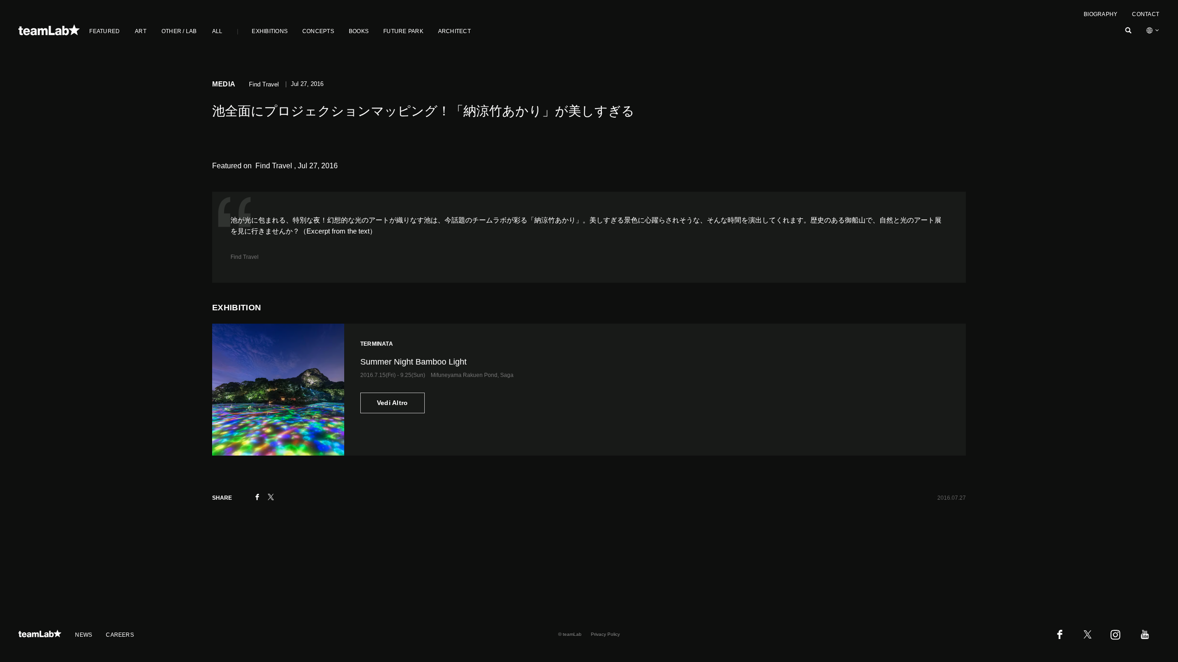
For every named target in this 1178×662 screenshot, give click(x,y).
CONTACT (1145, 14)
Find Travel (245, 257)
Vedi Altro (392, 402)
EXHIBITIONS (270, 31)
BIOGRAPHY (1100, 14)
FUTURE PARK (403, 31)
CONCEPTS (318, 31)
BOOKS (359, 31)
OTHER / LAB (179, 31)
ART (140, 31)
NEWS (83, 635)
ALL (217, 31)
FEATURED (104, 31)
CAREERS (120, 635)
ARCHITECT (454, 31)
